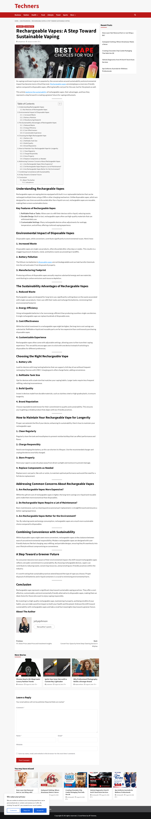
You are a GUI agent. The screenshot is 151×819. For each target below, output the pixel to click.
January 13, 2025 (32, 41)
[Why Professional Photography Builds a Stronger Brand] (85, 667)
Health (34, 15)
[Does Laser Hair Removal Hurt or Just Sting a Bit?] (26, 780)
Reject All (27, 810)
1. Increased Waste (29, 115)
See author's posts (44, 627)
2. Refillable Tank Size (30, 141)
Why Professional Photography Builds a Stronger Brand (85, 680)
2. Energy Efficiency (29, 128)
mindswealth (70, 797)
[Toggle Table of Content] (58, 104)
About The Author (29, 180)
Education (20, 26)
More (72, 15)
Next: (79, 643)
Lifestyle (50, 15)
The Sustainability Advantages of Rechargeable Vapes (37, 123)
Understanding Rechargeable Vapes (31, 107)
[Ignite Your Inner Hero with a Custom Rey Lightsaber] (56, 667)
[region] (26, 804)
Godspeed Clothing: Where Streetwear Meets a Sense (118, 43)
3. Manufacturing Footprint (32, 120)
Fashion (26, 15)
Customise (13, 810)
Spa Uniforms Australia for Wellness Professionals (114, 70)
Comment (20, 707)
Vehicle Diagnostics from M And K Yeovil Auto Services (118, 61)
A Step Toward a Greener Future (30, 175)
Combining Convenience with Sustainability (34, 172)
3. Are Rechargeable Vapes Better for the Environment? (41, 169)
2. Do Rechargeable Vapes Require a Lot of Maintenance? (42, 166)
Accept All (40, 810)
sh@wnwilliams (79, 684)
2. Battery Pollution (29, 117)
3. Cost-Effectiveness (30, 130)
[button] (135, 15)
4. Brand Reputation (29, 146)
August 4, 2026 (89, 684)
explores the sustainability (36, 92)
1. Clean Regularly (29, 151)
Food (43, 15)
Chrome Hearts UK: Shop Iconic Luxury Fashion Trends (28, 680)
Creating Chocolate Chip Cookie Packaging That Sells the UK (117, 52)
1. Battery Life (27, 138)
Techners (27, 6)
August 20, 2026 (54, 795)
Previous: (34, 642)
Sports (65, 15)
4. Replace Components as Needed (34, 159)
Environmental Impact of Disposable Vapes (34, 112)
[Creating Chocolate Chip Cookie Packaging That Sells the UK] (75, 780)
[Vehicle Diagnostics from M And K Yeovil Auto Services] (100, 780)
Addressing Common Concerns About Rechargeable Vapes (39, 161)
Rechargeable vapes (58, 84)
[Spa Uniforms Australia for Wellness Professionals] (124, 780)
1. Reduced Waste (29, 125)
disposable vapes (45, 262)
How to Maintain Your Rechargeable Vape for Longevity (38, 148)
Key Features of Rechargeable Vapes (35, 109)
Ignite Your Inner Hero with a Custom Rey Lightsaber (56, 680)
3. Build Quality (28, 143)
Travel (58, 15)
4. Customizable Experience (32, 133)
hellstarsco (21, 684)
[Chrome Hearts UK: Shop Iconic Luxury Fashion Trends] (28, 667)
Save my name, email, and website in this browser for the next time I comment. (46, 753)
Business (18, 15)
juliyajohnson (21, 41)
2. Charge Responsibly (30, 153)
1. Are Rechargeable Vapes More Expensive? (38, 164)
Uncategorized (29, 26)
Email (60, 736)
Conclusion (23, 177)
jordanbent (49, 684)
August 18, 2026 (59, 684)
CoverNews (82, 816)
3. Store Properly (28, 156)
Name (18, 736)
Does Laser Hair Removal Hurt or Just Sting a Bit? (117, 34)
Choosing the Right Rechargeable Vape (32, 135)
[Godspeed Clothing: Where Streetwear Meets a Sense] (50, 780)
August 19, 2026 (30, 684)
